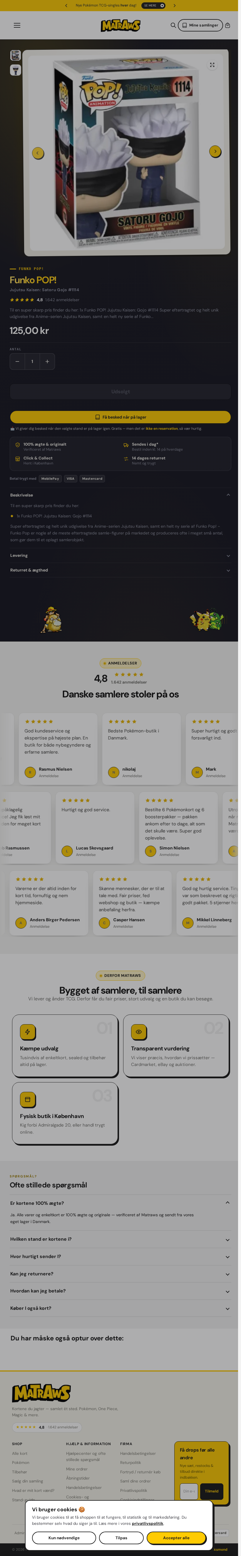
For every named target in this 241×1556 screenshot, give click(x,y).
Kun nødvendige (64, 1537)
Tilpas (121, 1537)
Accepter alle (176, 1537)
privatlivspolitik (147, 1523)
